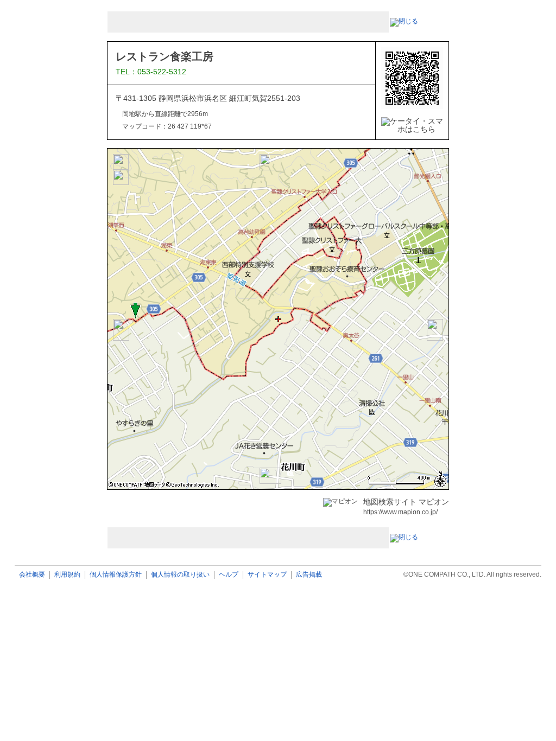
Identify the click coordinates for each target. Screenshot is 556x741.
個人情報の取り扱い (180, 574)
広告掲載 (309, 574)
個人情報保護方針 (116, 574)
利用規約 (67, 574)
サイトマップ (267, 574)
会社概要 (32, 574)
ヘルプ (228, 574)
